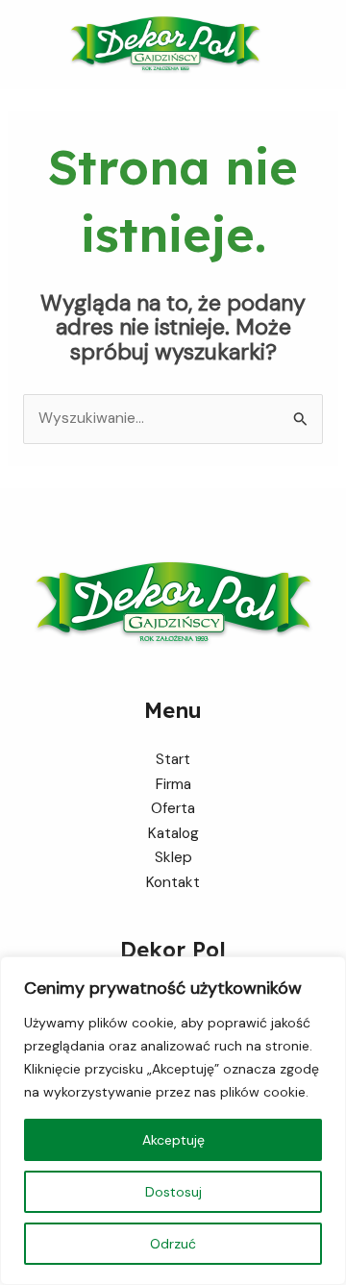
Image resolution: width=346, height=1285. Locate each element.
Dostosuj (173, 1191)
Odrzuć (173, 1243)
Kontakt (173, 882)
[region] (173, 1120)
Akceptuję (173, 1140)
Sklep (173, 857)
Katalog (173, 833)
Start (173, 759)
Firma (173, 784)
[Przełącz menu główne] (325, 44)
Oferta (173, 808)
